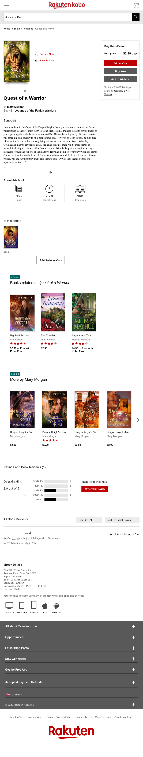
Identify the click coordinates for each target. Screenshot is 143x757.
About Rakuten (122, 717)
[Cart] (136, 5)
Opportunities (14, 637)
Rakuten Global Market (58, 717)
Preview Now (47, 54)
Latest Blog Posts (17, 647)
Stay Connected (16, 658)
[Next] (138, 420)
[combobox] (89, 520)
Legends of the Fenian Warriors (35, 110)
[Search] (136, 17)
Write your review (95, 488)
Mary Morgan (15, 106)
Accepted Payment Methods (24, 682)
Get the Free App (16, 669)
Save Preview (46, 60)
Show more (52, 538)
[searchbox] (71, 17)
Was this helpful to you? (123, 534)
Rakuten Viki (16, 717)
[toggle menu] (6, 5)
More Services (103, 717)
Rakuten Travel (83, 717)
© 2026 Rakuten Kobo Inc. (19, 704)
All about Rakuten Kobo (21, 626)
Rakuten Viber (34, 717)
